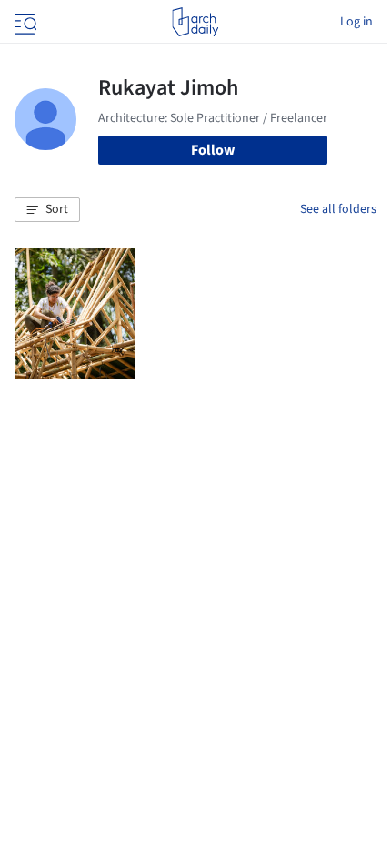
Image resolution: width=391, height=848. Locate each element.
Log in (356, 21)
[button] (47, 210)
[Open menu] (23, 22)
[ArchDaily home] (195, 21)
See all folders (338, 209)
